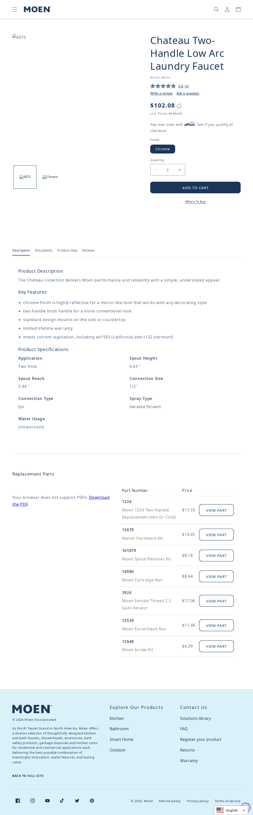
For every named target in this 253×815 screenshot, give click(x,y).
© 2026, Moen (142, 801)
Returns (187, 750)
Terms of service (228, 801)
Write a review (161, 93)
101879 (129, 550)
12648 (128, 641)
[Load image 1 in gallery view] (25, 177)
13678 (128, 529)
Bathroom (119, 728)
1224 (126, 501)
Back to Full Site (27, 776)
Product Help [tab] (67, 250)
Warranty (189, 760)
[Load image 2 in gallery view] (50, 177)
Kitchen (117, 718)
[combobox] (231, 810)
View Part (216, 510)
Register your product (200, 739)
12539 (128, 620)
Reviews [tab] (88, 250)
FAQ (184, 728)
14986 (128, 571)
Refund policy (170, 801)
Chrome (162, 149)
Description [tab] (21, 250)
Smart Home (121, 739)
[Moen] (32, 709)
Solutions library (195, 718)
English (232, 810)
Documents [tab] (43, 250)
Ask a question (187, 93)
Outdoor (118, 750)
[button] (14, 9)
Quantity (157, 160)
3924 (126, 592)
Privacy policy (198, 801)
